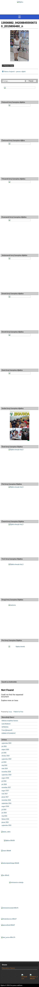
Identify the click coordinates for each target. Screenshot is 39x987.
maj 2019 (4, 765)
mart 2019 (5, 768)
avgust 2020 (5, 749)
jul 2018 (4, 781)
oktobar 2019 (5, 756)
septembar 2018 (6, 775)
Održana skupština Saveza (10, 720)
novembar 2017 (6, 787)
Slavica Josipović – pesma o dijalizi (15, 71)
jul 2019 (4, 762)
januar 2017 (5, 797)
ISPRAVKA (5, 727)
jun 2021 (4, 746)
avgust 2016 (5, 806)
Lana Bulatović (6, 724)
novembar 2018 (6, 771)
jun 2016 (4, 812)
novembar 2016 (6, 800)
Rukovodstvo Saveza (8, 968)
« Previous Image (8, 65)
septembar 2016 (6, 803)
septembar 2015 (6, 825)
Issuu (10, 712)
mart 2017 (5, 794)
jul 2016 (4, 809)
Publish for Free (18, 712)
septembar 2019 (6, 759)
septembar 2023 (6, 743)
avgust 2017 (5, 790)
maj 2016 (4, 816)
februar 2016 (5, 819)
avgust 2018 (5, 778)
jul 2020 (4, 752)
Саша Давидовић (7, 730)
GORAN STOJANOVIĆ (9, 733)
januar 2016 (5, 822)
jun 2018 (4, 784)
